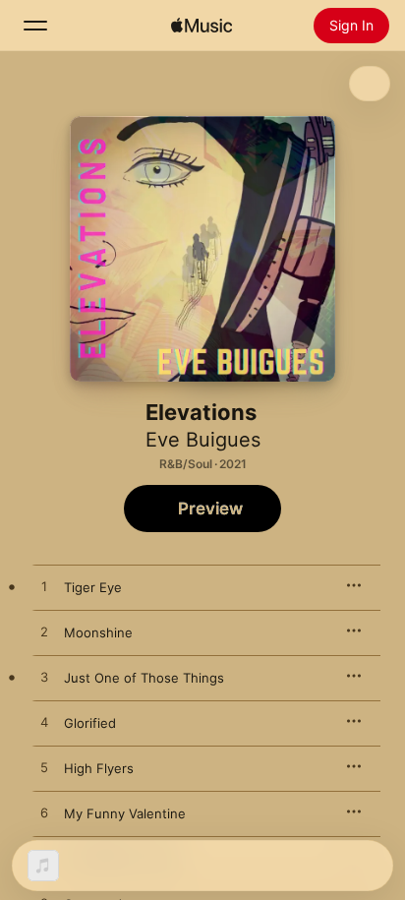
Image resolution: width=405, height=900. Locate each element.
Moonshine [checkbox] (98, 632)
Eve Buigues (202, 439)
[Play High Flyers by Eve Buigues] (44, 768)
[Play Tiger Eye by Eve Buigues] (44, 587)
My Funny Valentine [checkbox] (125, 813)
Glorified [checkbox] (90, 723)
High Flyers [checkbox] (99, 768)
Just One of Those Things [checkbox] (144, 678)
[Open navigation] (35, 25)
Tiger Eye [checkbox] (93, 587)
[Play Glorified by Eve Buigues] (44, 723)
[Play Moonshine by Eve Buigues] (44, 632)
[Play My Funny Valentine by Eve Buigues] (44, 813)
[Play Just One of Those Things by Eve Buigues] (44, 678)
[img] (201, 25)
